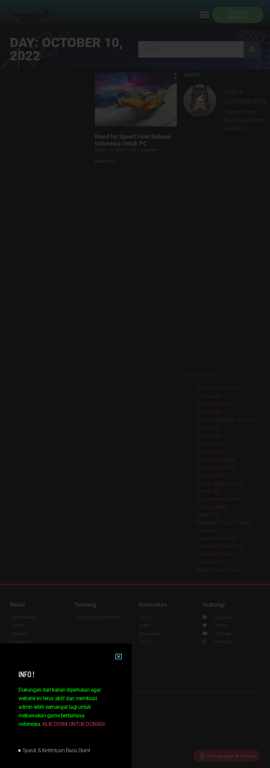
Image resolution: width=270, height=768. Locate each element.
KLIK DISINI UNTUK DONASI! (73, 724)
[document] (135, 384)
